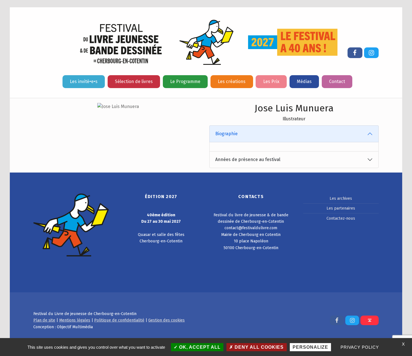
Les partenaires (341, 208)
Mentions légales (74, 320)
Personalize (310, 347)
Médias (304, 81)
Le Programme (185, 81)
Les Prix (271, 81)
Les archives (341, 198)
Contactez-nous (341, 218)
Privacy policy (360, 347)
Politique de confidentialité (119, 320)
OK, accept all (199, 347)
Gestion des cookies (166, 320)
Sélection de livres (134, 81)
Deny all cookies (258, 347)
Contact (337, 81)
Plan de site (44, 320)
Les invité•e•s (84, 81)
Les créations (232, 81)
